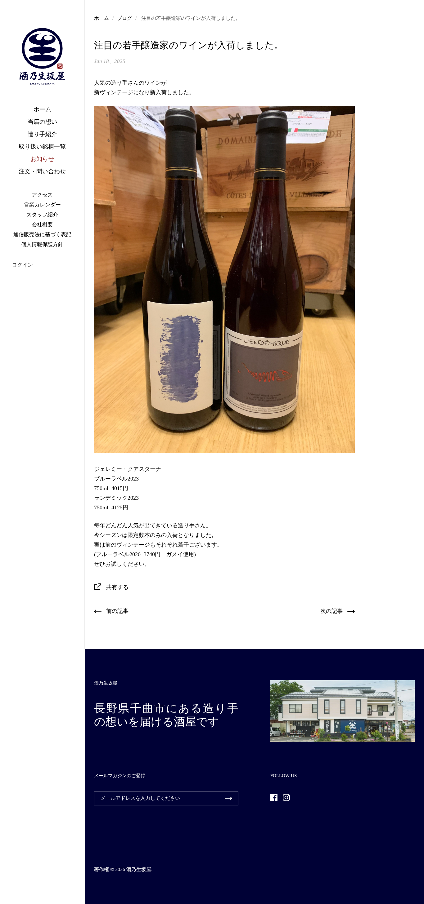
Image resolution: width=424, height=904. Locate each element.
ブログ (124, 18)
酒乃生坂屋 (138, 869)
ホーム (101, 18)
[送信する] (228, 798)
